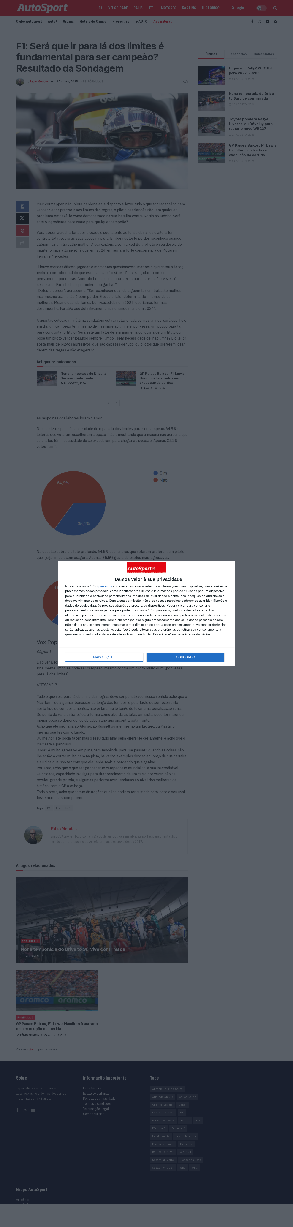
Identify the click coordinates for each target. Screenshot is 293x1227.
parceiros (105, 586)
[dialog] (146, 613)
